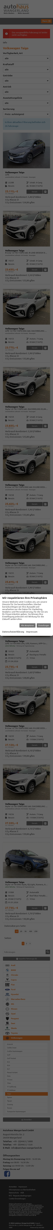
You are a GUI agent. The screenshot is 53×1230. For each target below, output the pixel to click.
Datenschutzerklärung (13, 631)
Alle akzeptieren (27, 625)
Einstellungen (43, 625)
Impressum (31, 631)
